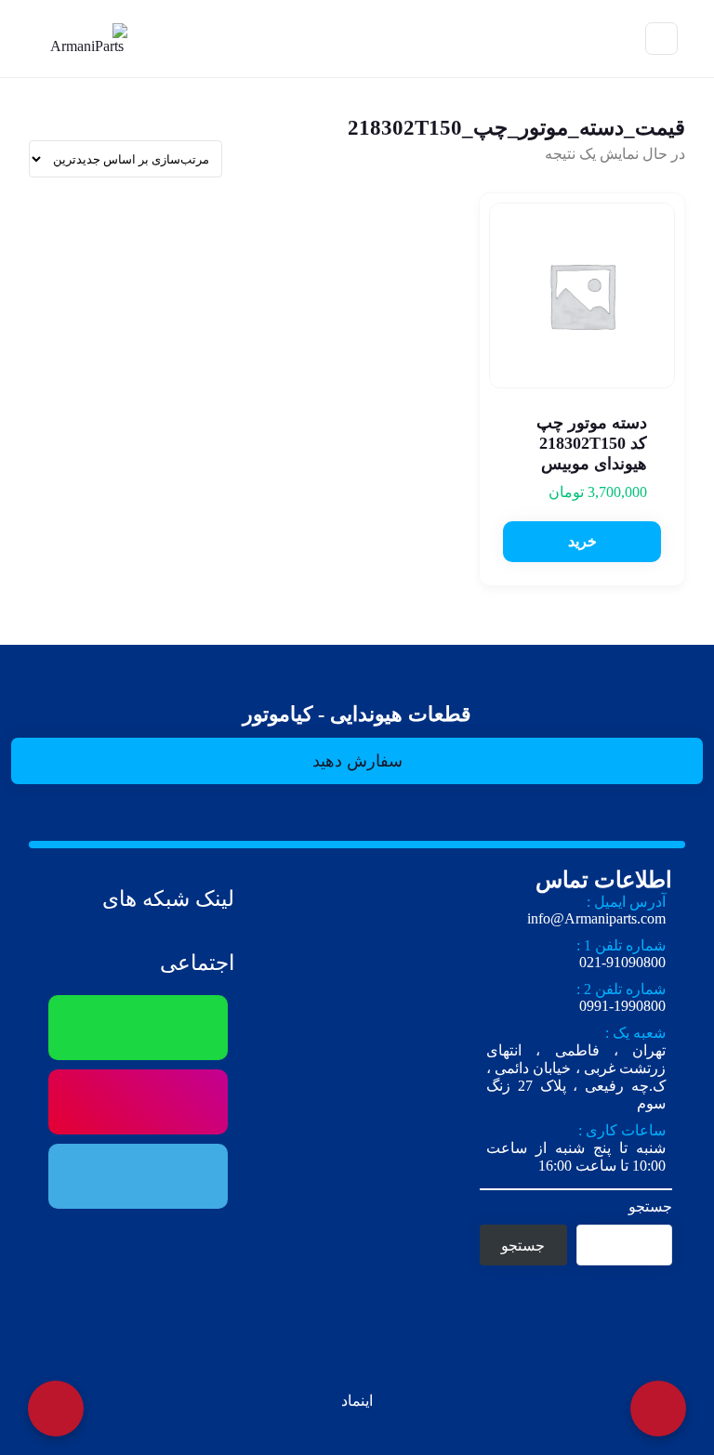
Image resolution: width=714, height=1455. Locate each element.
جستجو (650, 1206)
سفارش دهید (357, 761)
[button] (582, 541)
